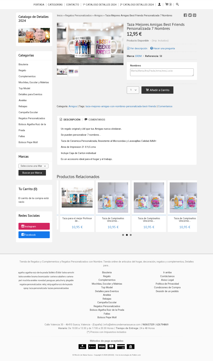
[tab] (70, 120)
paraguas (50, 280)
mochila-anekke (29, 280)
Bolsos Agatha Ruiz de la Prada (32, 127)
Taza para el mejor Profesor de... (77, 219)
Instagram (30, 226)
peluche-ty (60, 280)
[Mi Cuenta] (159, 4)
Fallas (22, 136)
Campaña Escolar (28, 112)
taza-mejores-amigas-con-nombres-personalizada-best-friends (121, 106)
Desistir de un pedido (167, 291)
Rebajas (23, 106)
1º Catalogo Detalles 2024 (99, 4)
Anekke (23, 100)
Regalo (22, 70)
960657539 (148, 324)
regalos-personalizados (30, 284)
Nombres (135, 65)
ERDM (138, 56)
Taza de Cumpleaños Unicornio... (113, 219)
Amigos (73, 106)
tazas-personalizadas (58, 288)
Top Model (24, 88)
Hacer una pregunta (164, 48)
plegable (70, 280)
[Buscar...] (177, 4)
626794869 (162, 324)
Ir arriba (167, 272)
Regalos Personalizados (32, 118)
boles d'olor (55, 272)
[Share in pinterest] (194, 15)
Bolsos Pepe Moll (28, 142)
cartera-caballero (58, 276)
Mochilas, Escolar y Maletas (34, 82)
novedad (42, 280)
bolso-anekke (25, 276)
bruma (34, 276)
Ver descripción (138, 48)
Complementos (27, 76)
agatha (21, 272)
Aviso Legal (167, 279)
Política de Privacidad (167, 283)
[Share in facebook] (185, 15)
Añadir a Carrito (159, 90)
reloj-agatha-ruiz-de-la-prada (60, 284)
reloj (44, 284)
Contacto (72, 4)
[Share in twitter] (190, 15)
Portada (39, 4)
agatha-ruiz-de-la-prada (36, 272)
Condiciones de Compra (167, 287)
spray (25, 288)
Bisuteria (23, 64)
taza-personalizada (38, 288)
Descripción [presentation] (71, 119)
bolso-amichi (68, 272)
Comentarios (165, 106)
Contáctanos (167, 276)
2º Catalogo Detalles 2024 (137, 4)
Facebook (30, 235)
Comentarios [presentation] (96, 119)
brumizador (43, 276)
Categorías (55, 4)
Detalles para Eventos (30, 94)
